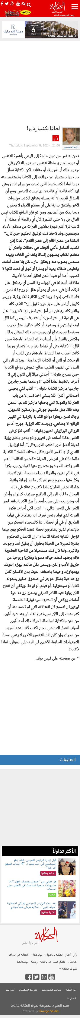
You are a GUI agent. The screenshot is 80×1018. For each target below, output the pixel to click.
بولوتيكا (37, 955)
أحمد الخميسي (71, 147)
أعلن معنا (10, 990)
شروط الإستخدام (28, 990)
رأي (55, 138)
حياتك (73, 962)
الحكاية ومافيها (55, 955)
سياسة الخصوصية (51, 990)
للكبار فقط (59, 962)
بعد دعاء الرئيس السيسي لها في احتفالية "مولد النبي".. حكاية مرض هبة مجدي (31, 905)
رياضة (34, 962)
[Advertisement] (40, 83)
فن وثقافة (45, 962)
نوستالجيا (22, 962)
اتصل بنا (71, 998)
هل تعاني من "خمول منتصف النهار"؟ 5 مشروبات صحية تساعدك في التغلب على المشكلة (31, 885)
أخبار (68, 955)
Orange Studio (48, 1011)
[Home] (57, 8)
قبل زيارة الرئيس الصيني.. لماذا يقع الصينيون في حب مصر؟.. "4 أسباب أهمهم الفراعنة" (30, 863)
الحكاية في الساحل (17, 955)
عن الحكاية (71, 990)
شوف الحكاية (69, 969)
